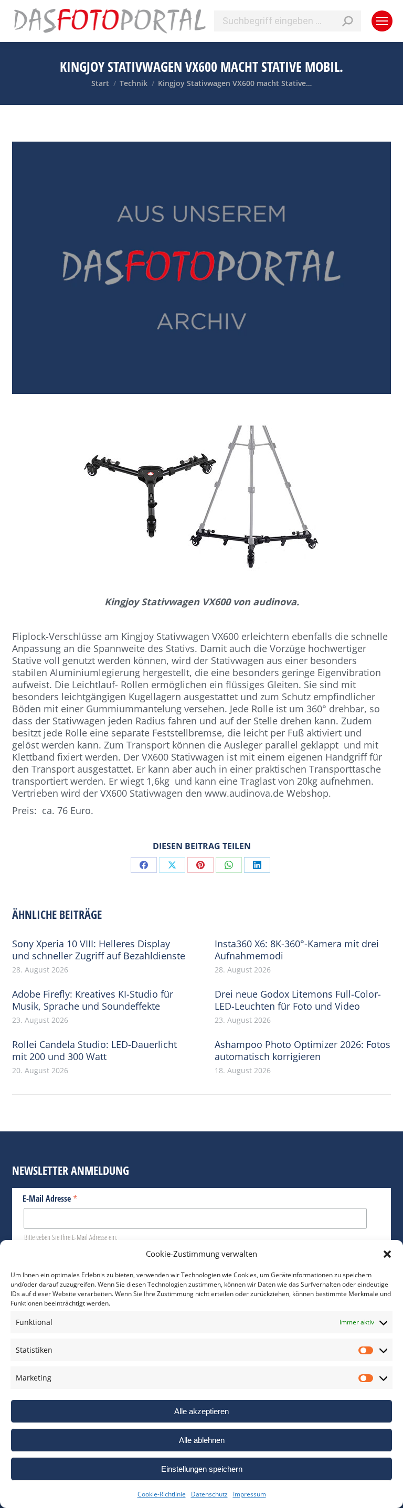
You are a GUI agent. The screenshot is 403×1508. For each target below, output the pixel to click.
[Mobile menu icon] (382, 20)
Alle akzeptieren (201, 1411)
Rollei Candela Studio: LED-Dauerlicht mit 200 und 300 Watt (94, 1051)
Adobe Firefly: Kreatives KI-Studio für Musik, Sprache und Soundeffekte (92, 1000)
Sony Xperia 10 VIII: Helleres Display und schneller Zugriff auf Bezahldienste (98, 950)
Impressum (249, 1494)
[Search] (347, 20)
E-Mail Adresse (50, 1198)
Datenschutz (209, 1494)
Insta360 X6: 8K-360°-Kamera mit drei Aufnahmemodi (297, 950)
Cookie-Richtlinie (161, 1494)
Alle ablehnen (202, 1440)
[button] (387, 1254)
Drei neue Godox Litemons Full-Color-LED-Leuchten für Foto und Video (298, 1000)
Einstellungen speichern (201, 1468)
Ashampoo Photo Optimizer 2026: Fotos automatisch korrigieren (302, 1051)
